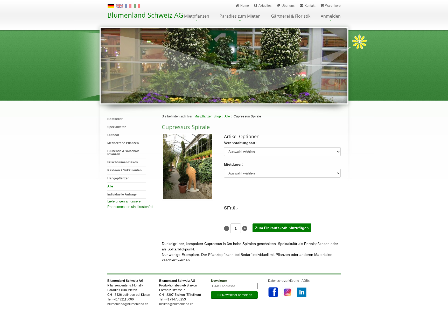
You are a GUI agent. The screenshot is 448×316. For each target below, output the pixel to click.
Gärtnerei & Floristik (290, 16)
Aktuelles (264, 6)
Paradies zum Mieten (240, 16)
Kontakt (310, 6)
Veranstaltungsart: (240, 143)
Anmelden (331, 16)
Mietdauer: (233, 164)
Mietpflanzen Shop (207, 116)
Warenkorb (333, 6)
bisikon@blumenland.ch (176, 304)
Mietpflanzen (196, 16)
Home (244, 6)
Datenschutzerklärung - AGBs (289, 281)
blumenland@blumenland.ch (127, 304)
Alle (227, 116)
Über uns (288, 6)
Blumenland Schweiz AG (145, 15)
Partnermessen (118, 207)
